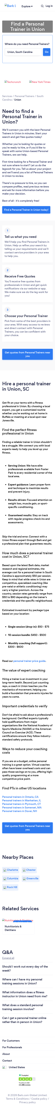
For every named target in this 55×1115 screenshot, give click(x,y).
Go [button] (46, 52)
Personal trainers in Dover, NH (19, 811)
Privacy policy (27, 1102)
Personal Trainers (24, 96)
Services (7, 96)
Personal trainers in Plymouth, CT (21, 804)
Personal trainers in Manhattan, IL (21, 800)
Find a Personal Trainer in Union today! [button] (26, 210)
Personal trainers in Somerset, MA (22, 807)
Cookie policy (39, 1099)
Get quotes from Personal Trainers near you (27, 354)
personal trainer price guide (29, 661)
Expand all (8, 958)
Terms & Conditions (17, 1099)
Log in (49, 6)
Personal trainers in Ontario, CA (20, 797)
